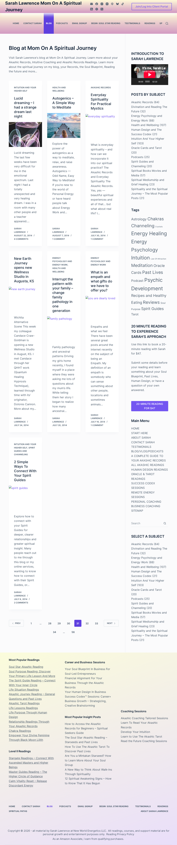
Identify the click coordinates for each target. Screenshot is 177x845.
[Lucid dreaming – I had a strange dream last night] (25, 134)
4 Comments (21, 239)
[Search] (167, 23)
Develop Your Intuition (135, 732)
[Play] (135, 81)
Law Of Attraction (158, 259)
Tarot (134, 314)
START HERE (139, 433)
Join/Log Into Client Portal (151, 6)
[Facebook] (96, 4)
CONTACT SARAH (143, 442)
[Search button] (164, 523)
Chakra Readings (20, 730)
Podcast (137, 280)
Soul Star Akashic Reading (26, 666)
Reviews (151, 302)
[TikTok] (122, 4)
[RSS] (91, 9)
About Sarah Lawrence (154, 811)
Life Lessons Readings (23, 708)
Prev (18, 623)
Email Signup (79, 23)
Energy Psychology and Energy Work (62, 261)
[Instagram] (102, 4)
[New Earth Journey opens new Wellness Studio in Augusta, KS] (25, 299)
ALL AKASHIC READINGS (147, 465)
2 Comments (21, 602)
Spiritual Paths (18, 811)
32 (87, 623)
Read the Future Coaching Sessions (144, 741)
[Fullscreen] (164, 81)
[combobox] (146, 523)
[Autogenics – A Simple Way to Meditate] (63, 125)
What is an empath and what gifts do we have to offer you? (101, 281)
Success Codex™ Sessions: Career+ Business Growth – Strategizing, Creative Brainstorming (88, 701)
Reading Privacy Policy (120, 834)
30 (68, 623)
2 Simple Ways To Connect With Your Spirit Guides (25, 471)
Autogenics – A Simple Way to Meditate (63, 102)
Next (110, 623)
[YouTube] (107, 4)
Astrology (139, 219)
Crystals (159, 227)
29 (59, 623)
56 (73, 632)
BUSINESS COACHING (145, 506)
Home (16, 23)
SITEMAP (137, 510)
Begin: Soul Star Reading (105, 23)
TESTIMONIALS (141, 446)
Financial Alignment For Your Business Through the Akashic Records (84, 682)
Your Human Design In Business (85, 692)
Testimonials (132, 23)
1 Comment (58, 239)
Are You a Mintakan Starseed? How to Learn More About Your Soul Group (88, 760)
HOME (135, 428)
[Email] (91, 4)
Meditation (142, 265)
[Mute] (160, 81)
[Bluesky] (117, 4)
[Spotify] (96, 9)
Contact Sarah (32, 23)
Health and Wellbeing (145, 125)
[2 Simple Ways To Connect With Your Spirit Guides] (25, 498)
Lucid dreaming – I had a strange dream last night (25, 107)
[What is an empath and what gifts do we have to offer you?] (102, 308)
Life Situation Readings (24, 689)
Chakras (155, 218)
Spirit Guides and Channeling (24, 451)
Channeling (142, 225)
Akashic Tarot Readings (24, 703)
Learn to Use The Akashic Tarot (141, 736)
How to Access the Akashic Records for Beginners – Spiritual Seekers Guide (86, 728)
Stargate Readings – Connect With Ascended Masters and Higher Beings (31, 762)
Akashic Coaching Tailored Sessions (144, 718)
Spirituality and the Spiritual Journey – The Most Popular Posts (149, 193)
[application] (149, 74)
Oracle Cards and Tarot (146, 148)
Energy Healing (149, 233)
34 (54, 632)
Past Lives (152, 272)
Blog (49, 23)
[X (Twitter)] (102, 9)
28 (49, 623)
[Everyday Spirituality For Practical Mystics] (102, 126)
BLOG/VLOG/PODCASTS (147, 451)
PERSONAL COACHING (146, 501)
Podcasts (62, 23)
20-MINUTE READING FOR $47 (149, 406)
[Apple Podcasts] (112, 4)
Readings (150, 23)
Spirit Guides (152, 308)
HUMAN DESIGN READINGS (149, 469)
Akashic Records (101, 87)
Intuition (140, 258)
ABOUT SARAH (141, 437)
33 (96, 623)
